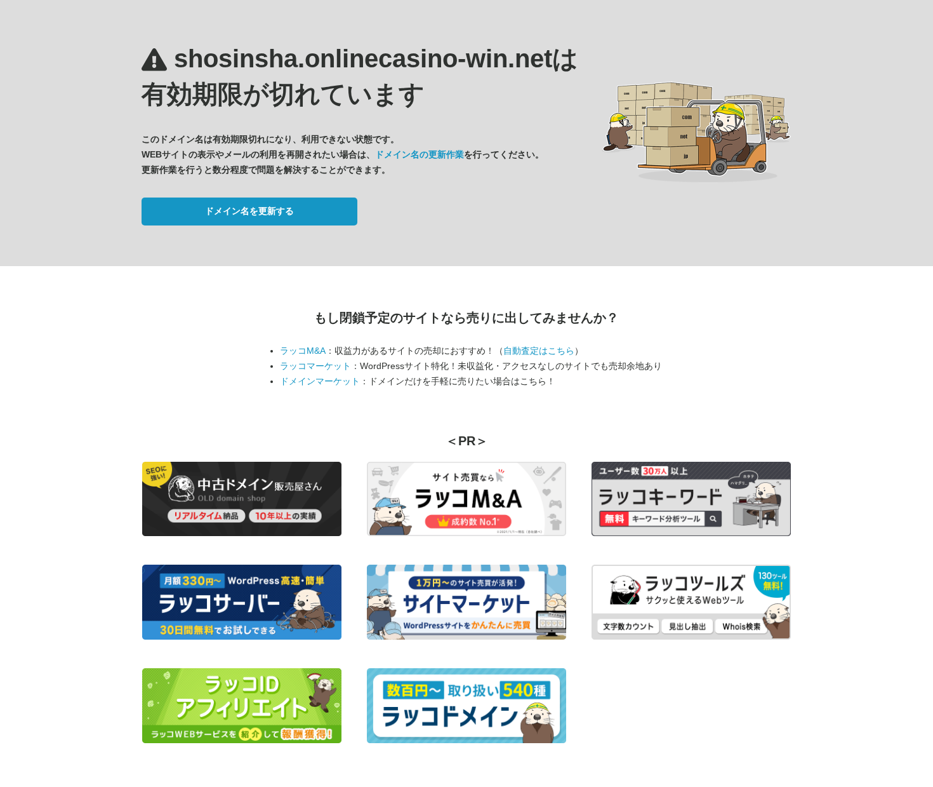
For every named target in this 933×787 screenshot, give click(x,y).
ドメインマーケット (320, 381)
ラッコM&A (303, 351)
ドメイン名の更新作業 (419, 154)
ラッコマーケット (315, 366)
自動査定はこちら (538, 351)
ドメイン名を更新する (249, 211)
